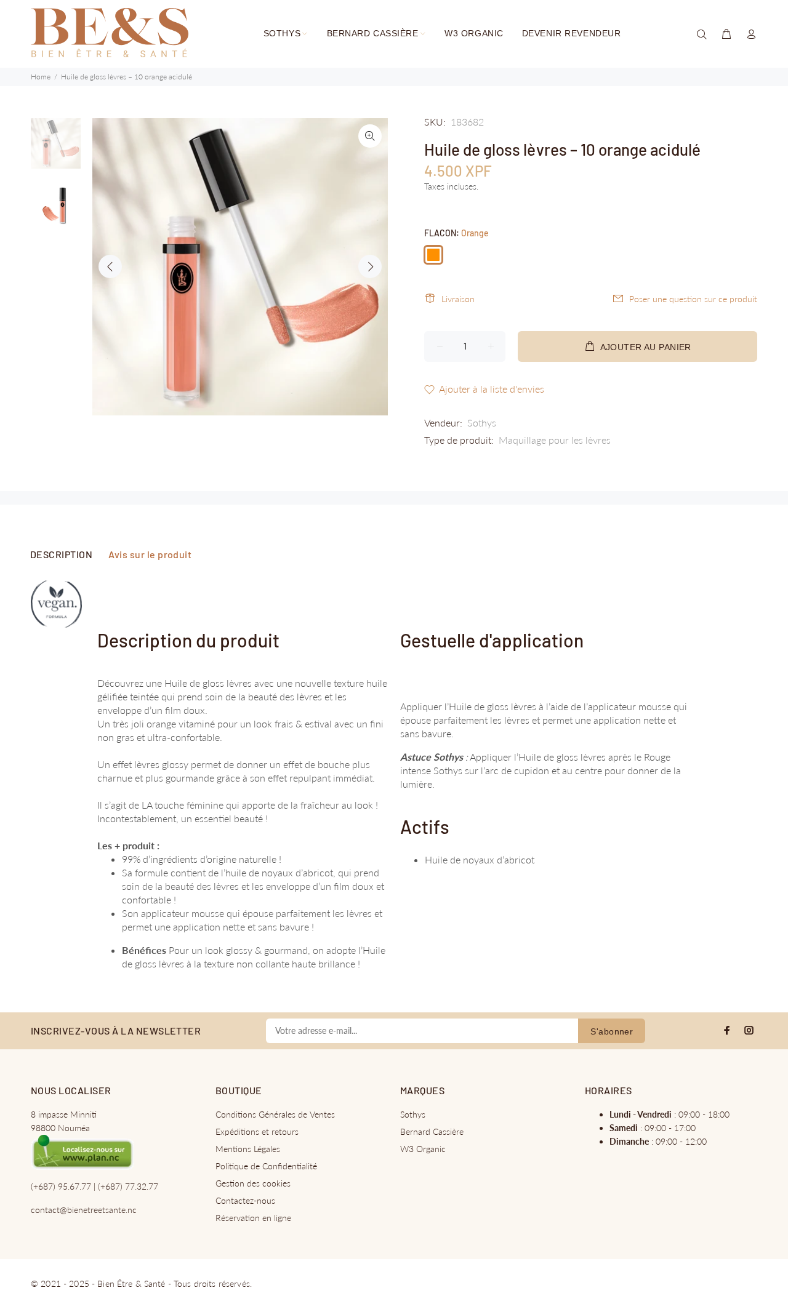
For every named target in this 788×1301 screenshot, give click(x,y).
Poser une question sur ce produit (693, 299)
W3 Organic (423, 1148)
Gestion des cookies (253, 1183)
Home (40, 76)
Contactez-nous (245, 1200)
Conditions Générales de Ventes (275, 1114)
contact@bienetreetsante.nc (84, 1209)
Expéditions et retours (257, 1131)
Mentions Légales (247, 1148)
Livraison (458, 299)
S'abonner (611, 1031)
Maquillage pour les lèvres (555, 440)
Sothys (481, 422)
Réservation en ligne (253, 1217)
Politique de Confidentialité (266, 1166)
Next (370, 266)
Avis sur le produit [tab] (149, 554)
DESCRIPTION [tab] (61, 554)
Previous (110, 266)
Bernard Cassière (432, 1131)
